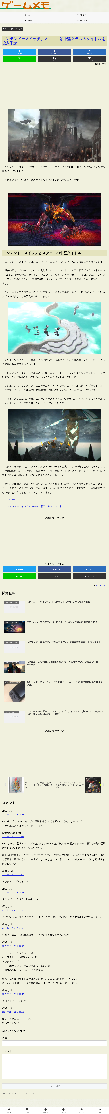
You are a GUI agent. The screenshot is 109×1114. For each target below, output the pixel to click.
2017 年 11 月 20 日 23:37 (13, 837)
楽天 (42, 506)
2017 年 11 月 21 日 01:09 (13, 928)
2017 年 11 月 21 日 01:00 (13, 910)
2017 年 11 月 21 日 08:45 (13, 994)
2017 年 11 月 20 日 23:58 (13, 892)
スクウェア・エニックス (13, 29)
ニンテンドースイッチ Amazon (21, 506)
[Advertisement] (54, 86)
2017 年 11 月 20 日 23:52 (13, 875)
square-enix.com (11, 499)
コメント (7, 1051)
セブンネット (55, 506)
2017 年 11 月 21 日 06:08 (13, 946)
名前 (4, 1038)
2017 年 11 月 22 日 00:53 (13, 1012)
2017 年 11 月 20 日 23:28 (13, 814)
